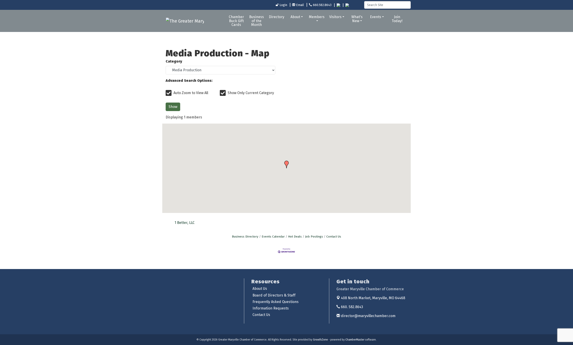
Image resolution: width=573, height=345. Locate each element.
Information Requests (270, 308)
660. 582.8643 (351, 307)
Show (173, 107)
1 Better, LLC (185, 223)
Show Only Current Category (251, 93)
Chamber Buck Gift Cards (236, 21)
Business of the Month (256, 21)
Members (317, 17)
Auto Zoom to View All (190, 93)
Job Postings (314, 236)
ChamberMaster (354, 339)
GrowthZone (320, 339)
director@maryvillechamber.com (368, 316)
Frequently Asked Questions (275, 302)
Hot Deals (295, 236)
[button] (286, 164)
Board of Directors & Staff (273, 295)
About (295, 17)
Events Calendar (273, 236)
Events (375, 17)
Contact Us (333, 236)
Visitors (335, 17)
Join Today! (397, 19)
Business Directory (245, 236)
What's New (357, 19)
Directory (276, 17)
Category (174, 61)
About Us (259, 288)
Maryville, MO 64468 (373, 298)
